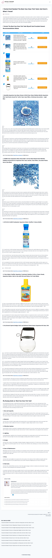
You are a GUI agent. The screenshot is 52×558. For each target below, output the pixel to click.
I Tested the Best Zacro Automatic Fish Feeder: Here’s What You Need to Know (17, 499)
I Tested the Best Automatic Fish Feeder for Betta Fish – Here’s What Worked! (39, 514)
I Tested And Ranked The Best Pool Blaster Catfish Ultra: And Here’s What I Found (16, 533)
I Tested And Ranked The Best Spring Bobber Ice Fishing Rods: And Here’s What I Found (17, 543)
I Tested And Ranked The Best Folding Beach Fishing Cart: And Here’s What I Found (16, 525)
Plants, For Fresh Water (32, 276)
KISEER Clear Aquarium (10, 159)
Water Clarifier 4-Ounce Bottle (33, 222)
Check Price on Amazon (42, 37)
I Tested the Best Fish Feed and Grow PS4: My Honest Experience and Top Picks (17, 501)
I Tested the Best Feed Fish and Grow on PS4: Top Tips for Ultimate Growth (16, 502)
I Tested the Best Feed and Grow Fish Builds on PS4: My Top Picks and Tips (16, 504)
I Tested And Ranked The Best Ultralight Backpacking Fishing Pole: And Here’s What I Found (17, 528)
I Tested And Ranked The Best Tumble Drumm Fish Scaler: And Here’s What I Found (16, 545)
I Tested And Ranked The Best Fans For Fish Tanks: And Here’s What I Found (15, 538)
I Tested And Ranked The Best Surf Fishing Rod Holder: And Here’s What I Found (15, 540)
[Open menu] (50, 2)
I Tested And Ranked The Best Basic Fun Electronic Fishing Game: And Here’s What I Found (17, 522)
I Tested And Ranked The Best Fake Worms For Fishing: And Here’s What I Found (15, 535)
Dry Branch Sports (9, 326)
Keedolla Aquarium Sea (10, 95)
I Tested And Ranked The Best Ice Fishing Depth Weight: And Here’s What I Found (16, 530)
